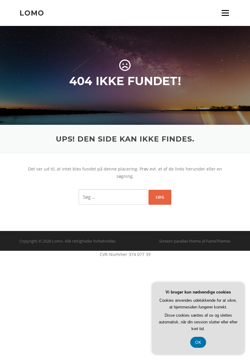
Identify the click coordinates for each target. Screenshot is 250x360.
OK (198, 342)
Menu (225, 13)
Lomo (32, 13)
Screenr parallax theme (180, 241)
